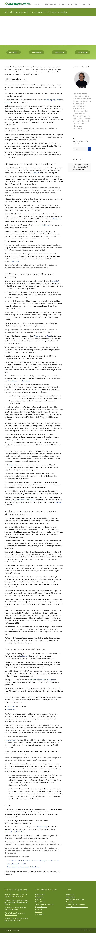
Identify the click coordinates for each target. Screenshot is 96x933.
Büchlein (59, 502)
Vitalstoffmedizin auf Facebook (77, 907)
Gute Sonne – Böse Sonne (25, 500)
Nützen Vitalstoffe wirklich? (16, 864)
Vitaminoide (39, 914)
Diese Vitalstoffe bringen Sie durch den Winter (23, 867)
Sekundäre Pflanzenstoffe (44, 904)
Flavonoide (57, 219)
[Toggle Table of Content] (24, 79)
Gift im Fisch (11, 706)
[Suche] (89, 4)
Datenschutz (70, 897)
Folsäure (37, 336)
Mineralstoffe (40, 902)
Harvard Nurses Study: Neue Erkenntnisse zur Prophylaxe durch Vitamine (33, 861)
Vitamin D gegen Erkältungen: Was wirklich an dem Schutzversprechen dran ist (16, 902)
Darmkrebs (26, 381)
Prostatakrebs (13, 381)
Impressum (70, 894)
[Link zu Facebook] (81, 930)
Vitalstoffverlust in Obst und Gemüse (43, 680)
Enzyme (38, 899)
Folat (49, 336)
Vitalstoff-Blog (42, 827)
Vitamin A (55, 281)
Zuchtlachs (11, 709)
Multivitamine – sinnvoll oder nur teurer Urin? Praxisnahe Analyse (81, 167)
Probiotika (39, 909)
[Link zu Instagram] (89, 930)
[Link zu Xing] (87, 930)
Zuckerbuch (15, 261)
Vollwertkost (24, 656)
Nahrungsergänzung (52, 100)
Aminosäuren (40, 894)
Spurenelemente (44, 225)
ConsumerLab (10, 740)
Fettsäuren (39, 897)
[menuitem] (21, 4)
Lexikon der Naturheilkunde (76, 904)
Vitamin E (12, 465)
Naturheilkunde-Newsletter (14, 832)
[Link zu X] (84, 930)
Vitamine (8, 102)
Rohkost (36, 173)
